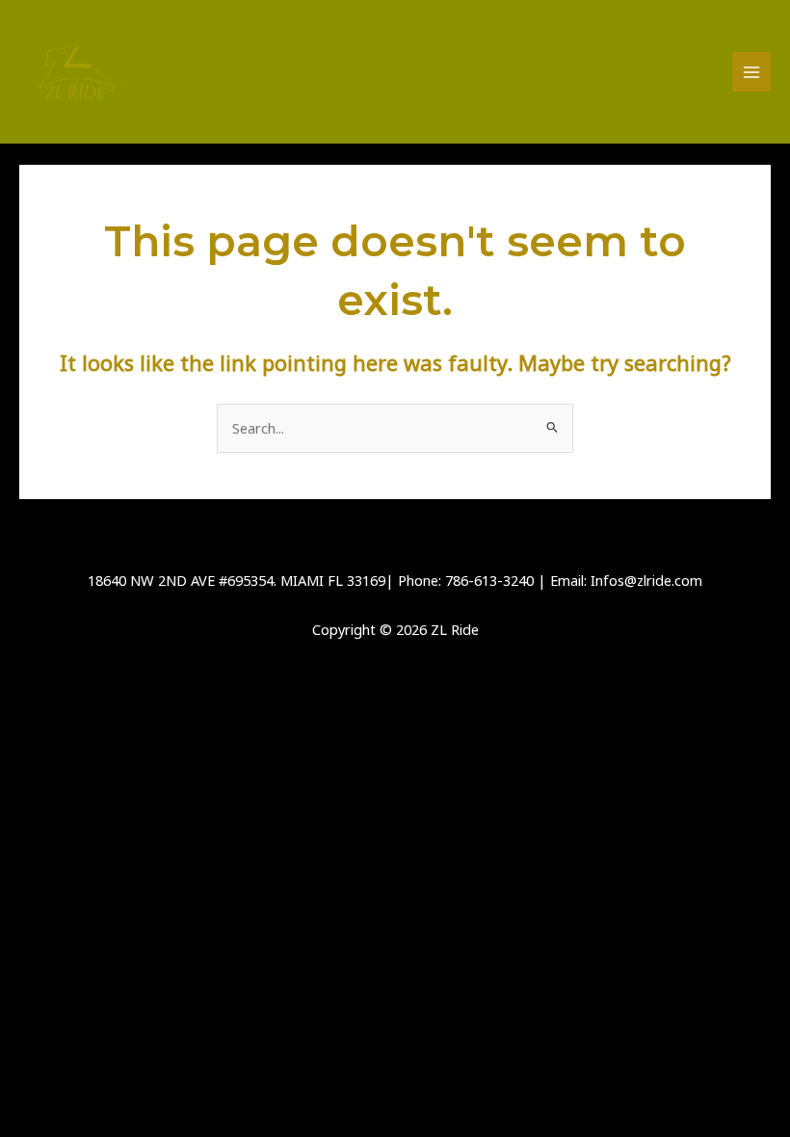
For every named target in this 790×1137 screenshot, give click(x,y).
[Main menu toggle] (751, 71)
